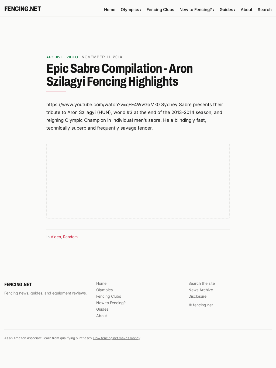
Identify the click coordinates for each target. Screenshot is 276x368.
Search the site (201, 283)
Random (70, 236)
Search (265, 9)
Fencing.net (22, 8)
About (246, 9)
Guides (227, 9)
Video (72, 57)
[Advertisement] (138, 38)
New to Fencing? (197, 9)
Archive (54, 57)
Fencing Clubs (160, 9)
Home (109, 9)
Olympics (131, 9)
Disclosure (197, 296)
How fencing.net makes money (116, 338)
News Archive (200, 289)
